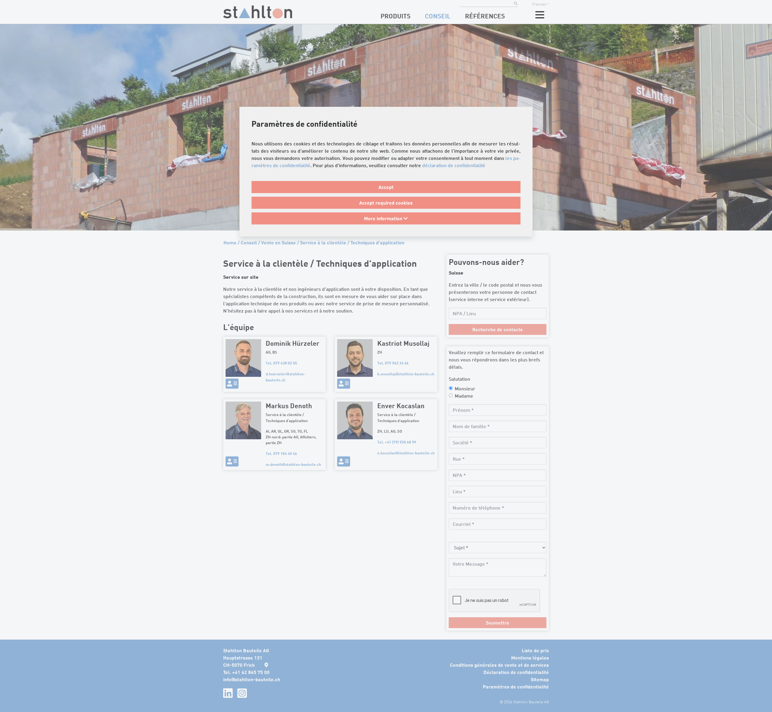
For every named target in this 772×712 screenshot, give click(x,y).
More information (383, 218)
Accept (386, 187)
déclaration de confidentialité (453, 165)
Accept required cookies (386, 202)
